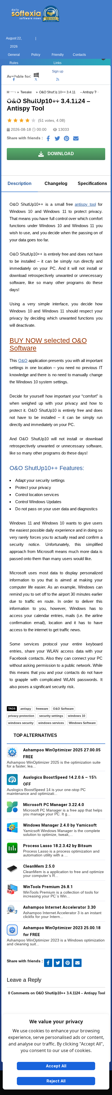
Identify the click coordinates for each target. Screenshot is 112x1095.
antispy (25, 708)
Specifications (92, 183)
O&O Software (63, 708)
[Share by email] (76, 140)
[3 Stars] (21, 120)
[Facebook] (14, 79)
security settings (51, 715)
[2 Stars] (15, 120)
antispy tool (85, 204)
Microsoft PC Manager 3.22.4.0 (53, 804)
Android (100, 100)
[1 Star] (9, 120)
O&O (22, 360)
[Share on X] (57, 140)
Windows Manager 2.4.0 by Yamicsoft (60, 825)
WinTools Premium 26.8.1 (48, 886)
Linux (56, 100)
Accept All (56, 1066)
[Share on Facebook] (48, 140)
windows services (51, 723)
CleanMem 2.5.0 (39, 866)
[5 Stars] (33, 120)
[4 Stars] (27, 120)
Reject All (56, 1081)
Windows (12, 100)
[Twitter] (36, 79)
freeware (42, 708)
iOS (77, 100)
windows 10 (76, 715)
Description (20, 183)
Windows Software (82, 723)
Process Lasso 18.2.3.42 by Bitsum (57, 845)
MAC (34, 100)
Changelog (56, 183)
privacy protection (21, 715)
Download (60, 153)
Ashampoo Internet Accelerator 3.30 (59, 907)
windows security (20, 723)
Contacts (79, 55)
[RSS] (57, 79)
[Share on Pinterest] (67, 140)
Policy (35, 55)
